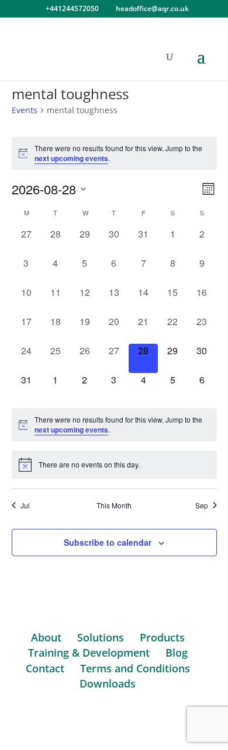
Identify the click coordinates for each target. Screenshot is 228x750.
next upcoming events (71, 158)
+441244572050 (72, 8)
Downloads (108, 683)
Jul (25, 505)
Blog (176, 653)
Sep (201, 505)
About (46, 637)
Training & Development (89, 653)
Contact (45, 668)
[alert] (114, 153)
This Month (114, 505)
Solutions (100, 637)
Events (24, 110)
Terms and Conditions (135, 668)
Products (162, 637)
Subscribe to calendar (107, 542)
